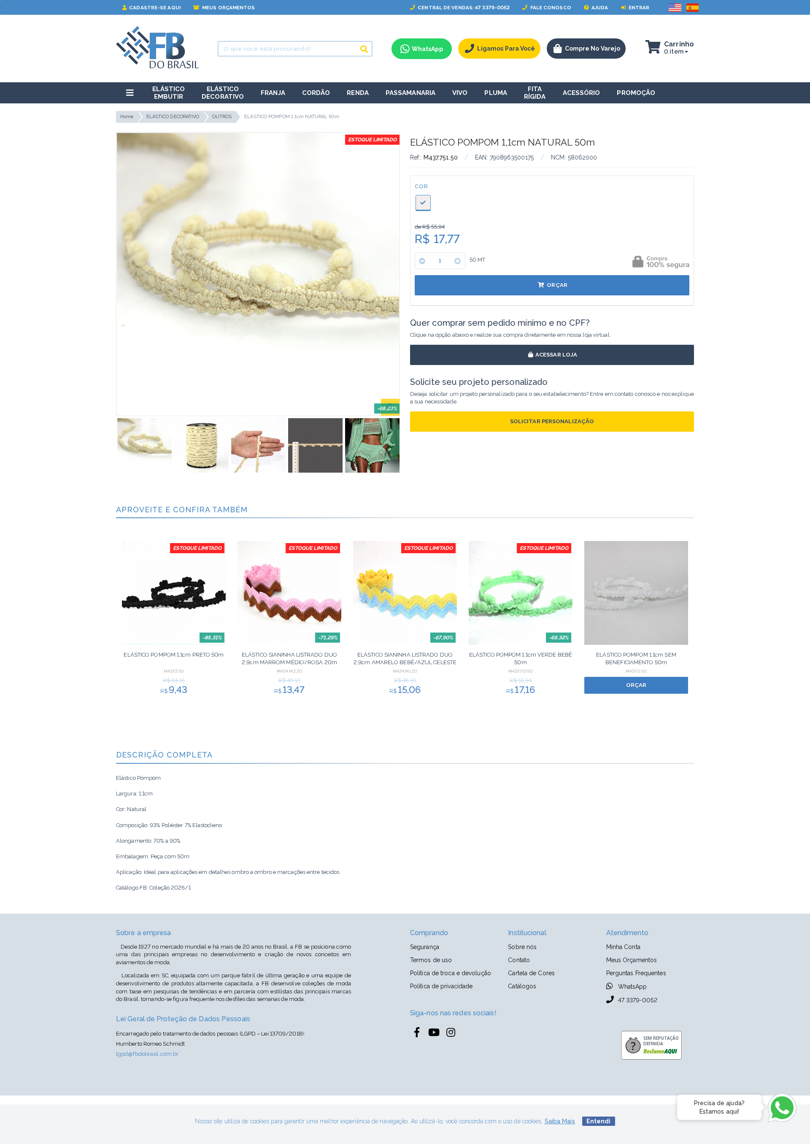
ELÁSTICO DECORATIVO (173, 116)
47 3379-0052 (636, 1000)
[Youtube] (433, 1032)
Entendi (598, 1121)
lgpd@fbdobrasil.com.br (147, 1054)
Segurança (424, 947)
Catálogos (522, 986)
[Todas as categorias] (130, 92)
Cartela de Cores (531, 973)
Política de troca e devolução (450, 973)
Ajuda (599, 8)
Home (126, 116)
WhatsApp (631, 986)
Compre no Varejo (593, 48)
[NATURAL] (423, 202)
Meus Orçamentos (228, 8)
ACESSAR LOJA (555, 355)
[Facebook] (417, 1032)
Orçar (556, 285)
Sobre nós (522, 947)
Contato (519, 960)
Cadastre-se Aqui (154, 8)
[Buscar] (364, 49)
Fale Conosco (550, 8)
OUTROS (222, 116)
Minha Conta (623, 947)
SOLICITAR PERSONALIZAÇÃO (552, 421)
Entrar (638, 8)
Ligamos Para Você (506, 48)
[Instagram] (450, 1032)
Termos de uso (431, 960)
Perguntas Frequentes (636, 973)
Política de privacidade (441, 986)
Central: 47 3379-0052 (463, 8)
